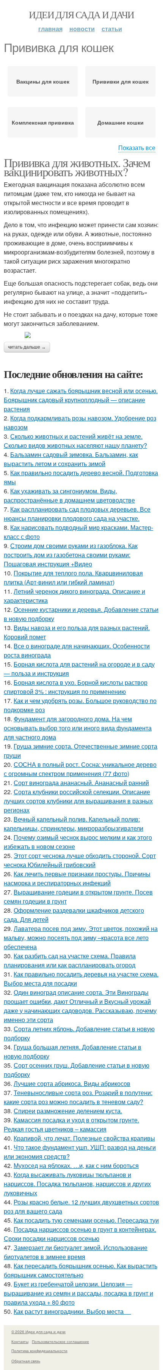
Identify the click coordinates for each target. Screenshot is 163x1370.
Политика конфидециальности (39, 1350)
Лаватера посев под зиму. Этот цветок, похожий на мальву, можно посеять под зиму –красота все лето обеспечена (81, 937)
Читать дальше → (27, 347)
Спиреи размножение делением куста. (68, 1110)
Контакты (19, 1341)
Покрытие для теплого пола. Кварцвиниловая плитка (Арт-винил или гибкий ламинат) (73, 577)
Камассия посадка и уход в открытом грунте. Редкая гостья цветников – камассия (71, 1124)
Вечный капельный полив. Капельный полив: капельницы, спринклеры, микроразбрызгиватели (73, 824)
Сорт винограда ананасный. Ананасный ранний (81, 782)
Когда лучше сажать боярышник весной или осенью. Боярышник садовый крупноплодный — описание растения (81, 399)
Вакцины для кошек (42, 81)
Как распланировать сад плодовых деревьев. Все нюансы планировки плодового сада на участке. (77, 514)
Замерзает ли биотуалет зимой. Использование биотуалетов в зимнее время (75, 1252)
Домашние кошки (120, 122)
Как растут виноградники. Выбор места (72, 1311)
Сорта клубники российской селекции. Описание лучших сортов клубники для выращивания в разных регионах (78, 800)
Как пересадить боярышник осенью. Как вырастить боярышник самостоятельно (80, 1270)
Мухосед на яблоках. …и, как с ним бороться (76, 1165)
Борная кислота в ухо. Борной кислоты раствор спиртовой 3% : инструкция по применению (75, 687)
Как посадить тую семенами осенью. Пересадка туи (86, 1220)
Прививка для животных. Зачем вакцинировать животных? (77, 167)
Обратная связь (25, 1361)
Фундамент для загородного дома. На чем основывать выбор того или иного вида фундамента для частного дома (78, 727)
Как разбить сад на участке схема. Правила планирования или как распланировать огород (70, 960)
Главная (50, 28)
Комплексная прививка (43, 122)
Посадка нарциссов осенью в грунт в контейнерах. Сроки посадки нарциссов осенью (80, 1234)
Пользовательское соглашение (60, 1341)
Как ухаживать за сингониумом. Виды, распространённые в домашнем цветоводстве (69, 495)
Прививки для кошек (120, 81)
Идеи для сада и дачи (81, 14)
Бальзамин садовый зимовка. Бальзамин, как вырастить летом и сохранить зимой (71, 459)
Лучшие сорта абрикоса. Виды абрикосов (72, 1083)
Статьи (112, 28)
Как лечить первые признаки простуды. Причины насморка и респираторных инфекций (77, 878)
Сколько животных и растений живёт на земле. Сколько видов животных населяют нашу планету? (75, 441)
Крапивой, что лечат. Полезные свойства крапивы (84, 1138)
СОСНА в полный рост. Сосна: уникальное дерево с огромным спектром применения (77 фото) (80, 769)
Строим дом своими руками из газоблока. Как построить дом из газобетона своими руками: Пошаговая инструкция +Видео (71, 554)
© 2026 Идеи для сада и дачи (38, 1331)
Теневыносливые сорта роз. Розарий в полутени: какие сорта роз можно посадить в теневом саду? (78, 1097)
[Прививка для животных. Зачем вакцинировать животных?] (81, 335)
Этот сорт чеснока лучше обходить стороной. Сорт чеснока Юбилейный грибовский (80, 860)
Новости (82, 28)
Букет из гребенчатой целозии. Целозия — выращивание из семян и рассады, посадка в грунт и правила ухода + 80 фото (78, 1293)
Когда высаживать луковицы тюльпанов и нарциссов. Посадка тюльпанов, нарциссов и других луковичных (77, 1183)
